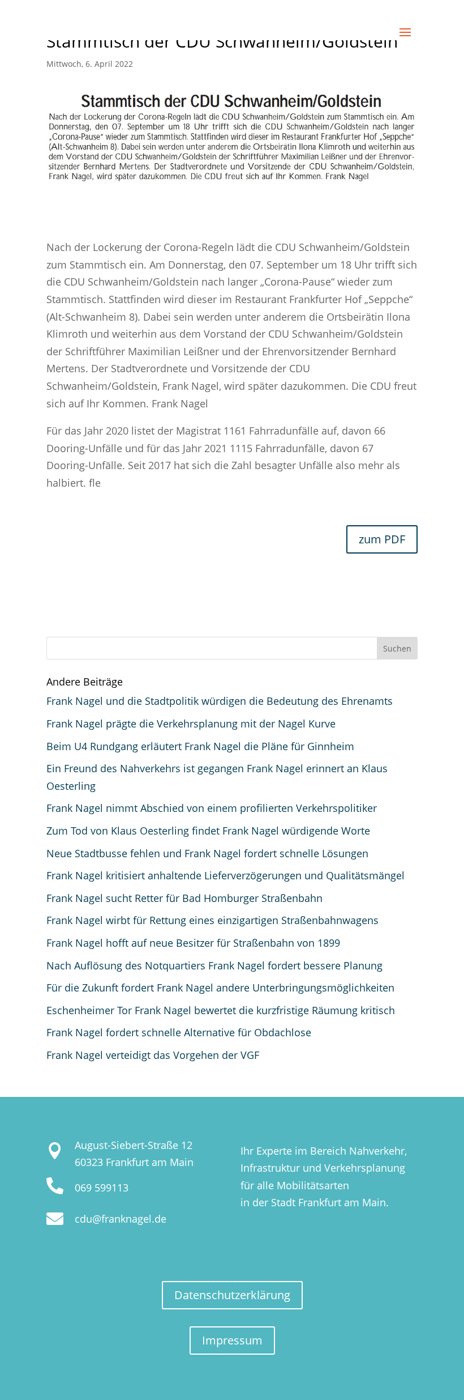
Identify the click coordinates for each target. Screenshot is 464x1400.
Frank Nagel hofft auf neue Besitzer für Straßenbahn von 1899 (193, 943)
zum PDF (382, 539)
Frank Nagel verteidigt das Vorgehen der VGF (152, 1055)
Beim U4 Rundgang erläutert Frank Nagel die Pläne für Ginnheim (200, 746)
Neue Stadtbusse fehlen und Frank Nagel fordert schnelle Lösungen (207, 853)
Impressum (232, 1340)
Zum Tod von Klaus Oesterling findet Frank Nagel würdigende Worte (208, 830)
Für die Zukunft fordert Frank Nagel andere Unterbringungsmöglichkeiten (220, 987)
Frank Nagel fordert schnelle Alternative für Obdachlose (178, 1032)
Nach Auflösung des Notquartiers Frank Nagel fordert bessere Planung (214, 965)
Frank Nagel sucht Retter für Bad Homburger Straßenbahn (184, 898)
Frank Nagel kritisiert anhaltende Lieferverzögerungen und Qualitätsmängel (225, 875)
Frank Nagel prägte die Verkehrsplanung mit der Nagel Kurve (191, 723)
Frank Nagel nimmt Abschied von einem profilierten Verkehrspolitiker (211, 808)
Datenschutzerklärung (232, 1295)
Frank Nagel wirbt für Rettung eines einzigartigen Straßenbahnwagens (212, 920)
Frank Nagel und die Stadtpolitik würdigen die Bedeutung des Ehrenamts (219, 701)
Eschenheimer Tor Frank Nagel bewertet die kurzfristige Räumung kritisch (220, 1010)
